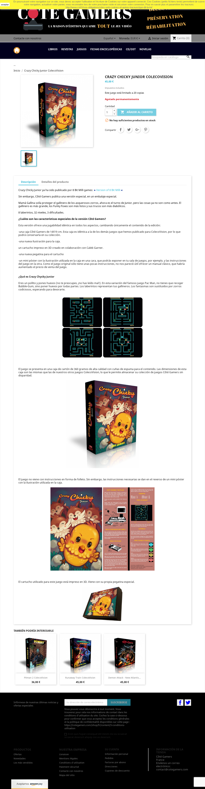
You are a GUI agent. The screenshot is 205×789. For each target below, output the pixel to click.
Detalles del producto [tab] (55, 182)
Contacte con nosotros (27, 38)
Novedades (20, 758)
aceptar (5, 4)
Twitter (188, 702)
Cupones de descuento (117, 770)
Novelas (145, 49)
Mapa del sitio (66, 775)
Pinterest (145, 129)
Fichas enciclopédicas (106, 49)
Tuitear (129, 129)
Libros (52, 49)
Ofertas (18, 754)
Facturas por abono (115, 762)
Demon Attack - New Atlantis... (124, 677)
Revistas (67, 49)
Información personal (116, 753)
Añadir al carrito (137, 112)
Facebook (180, 702)
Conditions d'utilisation (71, 762)
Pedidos (109, 758)
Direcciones (111, 766)
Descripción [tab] (28, 182)
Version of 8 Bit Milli (108, 190)
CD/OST (131, 49)
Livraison (64, 754)
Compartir (120, 129)
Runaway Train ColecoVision (80, 677)
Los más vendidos (23, 762)
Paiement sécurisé (69, 766)
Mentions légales (68, 758)
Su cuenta (112, 749)
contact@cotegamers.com (172, 769)
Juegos (81, 49)
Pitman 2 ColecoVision (36, 677)
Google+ (137, 129)
